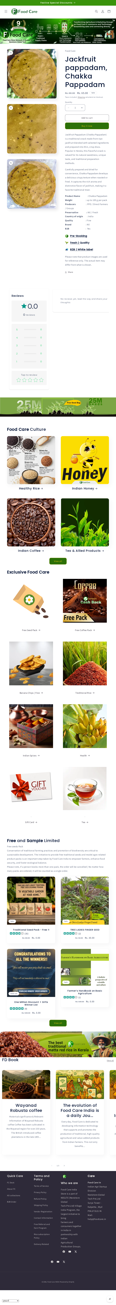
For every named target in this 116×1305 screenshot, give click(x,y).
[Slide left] (52, 1166)
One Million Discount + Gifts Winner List (31, 1003)
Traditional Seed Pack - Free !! (31, 929)
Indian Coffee (29, 551)
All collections (13, 1195)
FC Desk (10, 1182)
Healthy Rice (29, 488)
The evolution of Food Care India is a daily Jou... (80, 1110)
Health (83, 755)
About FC (11, 1189)
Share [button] (70, 272)
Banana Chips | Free (30, 692)
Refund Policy (40, 1199)
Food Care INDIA (53, 1282)
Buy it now (87, 126)
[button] (6, 11)
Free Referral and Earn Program (42, 1226)
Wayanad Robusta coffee (26, 1108)
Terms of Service (41, 1186)
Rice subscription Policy (42, 1236)
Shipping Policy (41, 1205)
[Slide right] (64, 1166)
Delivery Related (41, 1244)
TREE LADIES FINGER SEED (85, 929)
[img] (16, 933)
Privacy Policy (40, 1192)
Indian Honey (83, 488)
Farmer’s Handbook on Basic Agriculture (84, 992)
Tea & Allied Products (83, 551)
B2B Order (11, 1202)
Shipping (81, 97)
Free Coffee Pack (83, 630)
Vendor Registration (43, 1211)
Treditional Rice (83, 692)
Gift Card (29, 822)
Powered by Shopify (67, 1282)
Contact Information (43, 1218)
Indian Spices (30, 755)
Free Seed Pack (29, 630)
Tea (83, 822)
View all (58, 561)
